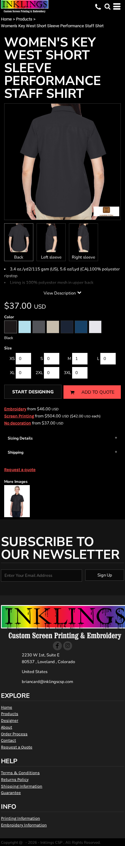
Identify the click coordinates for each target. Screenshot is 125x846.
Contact (8, 740)
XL (12, 373)
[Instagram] (67, 645)
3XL (67, 373)
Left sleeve (51, 257)
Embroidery (15, 408)
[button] (107, 6)
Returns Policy (15, 779)
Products (24, 19)
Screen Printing (19, 416)
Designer (9, 720)
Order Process (14, 733)
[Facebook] (57, 645)
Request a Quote (16, 747)
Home (6, 19)
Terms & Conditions (20, 772)
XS (12, 359)
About (6, 727)
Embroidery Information (24, 825)
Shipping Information (21, 786)
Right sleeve (83, 257)
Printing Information (20, 818)
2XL (39, 373)
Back (18, 257)
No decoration (17, 423)
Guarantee (11, 792)
